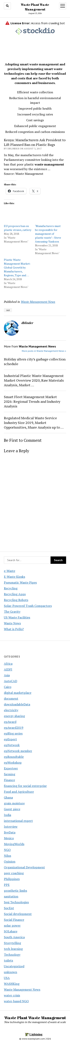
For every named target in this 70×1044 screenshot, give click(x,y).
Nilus (7, 855)
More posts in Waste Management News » (44, 350)
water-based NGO (16, 1001)
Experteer (11, 768)
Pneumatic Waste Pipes (20, 582)
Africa (8, 663)
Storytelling (12, 943)
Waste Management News (38, 302)
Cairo (7, 687)
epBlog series (13, 733)
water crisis (12, 995)
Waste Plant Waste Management (35, 1017)
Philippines (12, 879)
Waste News (12, 623)
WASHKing (11, 984)
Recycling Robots (16, 600)
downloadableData (17, 704)
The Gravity (12, 611)
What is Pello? (14, 629)
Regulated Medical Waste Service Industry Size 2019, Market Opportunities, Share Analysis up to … (34, 423)
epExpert (10, 739)
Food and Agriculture (19, 791)
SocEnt (9, 908)
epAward (10, 722)
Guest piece (12, 809)
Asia (7, 675)
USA (7, 978)
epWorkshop (13, 762)
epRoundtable (14, 757)
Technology (12, 954)
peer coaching (14, 873)
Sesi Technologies (16, 902)
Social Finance (14, 920)
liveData (9, 832)
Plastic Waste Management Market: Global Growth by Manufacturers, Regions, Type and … (17, 267)
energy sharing (14, 716)
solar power (12, 925)
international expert (18, 821)
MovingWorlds (14, 844)
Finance (9, 780)
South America (14, 937)
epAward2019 (13, 727)
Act (8, 310)
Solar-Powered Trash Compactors (28, 606)
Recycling (11, 588)
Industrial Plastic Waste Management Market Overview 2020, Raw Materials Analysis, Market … (34, 380)
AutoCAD (10, 681)
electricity (11, 710)
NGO (7, 850)
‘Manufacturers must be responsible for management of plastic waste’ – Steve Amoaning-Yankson (48, 233)
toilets (8, 960)
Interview (11, 826)
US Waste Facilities (17, 617)
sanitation (11, 896)
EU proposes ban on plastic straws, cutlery (17, 228)
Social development (18, 914)
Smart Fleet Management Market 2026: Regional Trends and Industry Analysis (32, 401)
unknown (10, 972)
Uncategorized (14, 966)
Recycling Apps (15, 594)
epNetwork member (18, 751)
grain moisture (14, 803)
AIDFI (8, 669)
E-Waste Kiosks (14, 576)
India (7, 815)
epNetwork (12, 745)
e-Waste (9, 571)
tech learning (13, 949)
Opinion (9, 861)
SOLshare (10, 931)
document (11, 698)
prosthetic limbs (15, 890)
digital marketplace (17, 693)
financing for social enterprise (25, 786)
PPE (7, 885)
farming (9, 774)
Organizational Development (24, 867)
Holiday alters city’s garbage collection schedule (35, 361)
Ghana (8, 797)
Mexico (9, 838)
